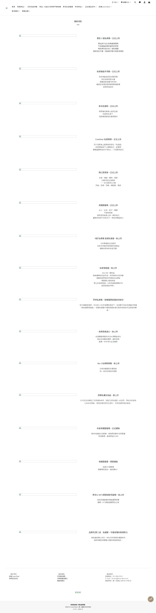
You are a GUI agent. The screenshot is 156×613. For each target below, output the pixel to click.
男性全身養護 (68, 7)
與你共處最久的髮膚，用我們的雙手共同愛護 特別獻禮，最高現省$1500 (108, 434)
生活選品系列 (90, 7)
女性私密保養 (32, 7)
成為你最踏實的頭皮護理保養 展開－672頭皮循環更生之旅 (108, 501)
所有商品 (78, 7)
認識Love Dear (104, 7)
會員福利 (15, 11)
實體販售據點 (13, 578)
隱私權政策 (81, 605)
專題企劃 (25, 11)
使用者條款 (73, 605)
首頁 (13, 7)
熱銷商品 (20, 7)
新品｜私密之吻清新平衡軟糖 (50, 7)
